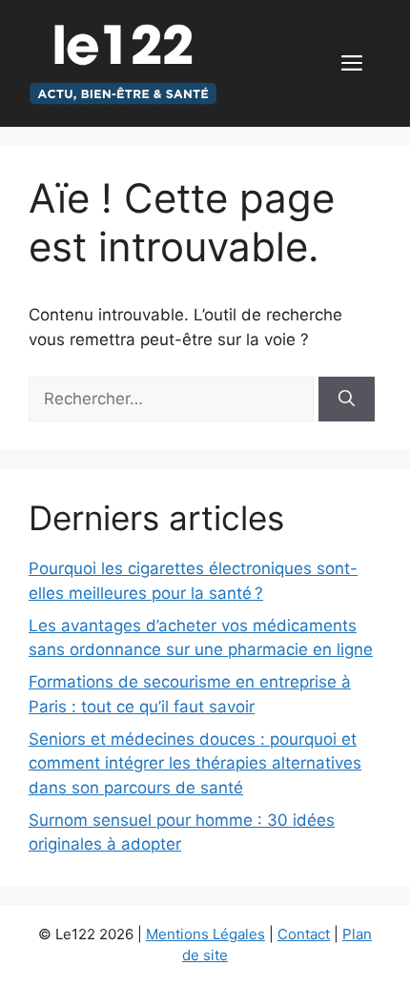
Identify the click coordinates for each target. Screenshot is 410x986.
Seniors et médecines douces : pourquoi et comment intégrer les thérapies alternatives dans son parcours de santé (195, 763)
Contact (303, 934)
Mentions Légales (205, 934)
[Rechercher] (346, 399)
